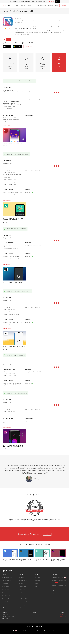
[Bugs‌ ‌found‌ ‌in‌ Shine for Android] (14, 337)
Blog (36, 586)
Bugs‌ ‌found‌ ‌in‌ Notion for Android (14, 282)
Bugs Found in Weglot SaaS (57, 577)
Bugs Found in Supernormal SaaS (59, 590)
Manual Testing (22, 577)
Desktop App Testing (6, 580)
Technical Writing (5, 589)
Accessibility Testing (6, 605)
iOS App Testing (5, 586)
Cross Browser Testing (23, 598)
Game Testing (5, 583)
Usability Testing (22, 589)
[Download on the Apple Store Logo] (7, 46)
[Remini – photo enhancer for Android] (14, 135)
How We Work (38, 577)
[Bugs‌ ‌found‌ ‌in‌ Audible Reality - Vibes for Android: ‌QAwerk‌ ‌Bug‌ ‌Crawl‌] (14, 436)
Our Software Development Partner (50, 630)
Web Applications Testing (7, 577)
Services (23, 5)
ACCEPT (57, 1)
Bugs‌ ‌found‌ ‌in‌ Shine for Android (14, 346)
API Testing (21, 583)
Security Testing (22, 592)
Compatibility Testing (6, 595)
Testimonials (50, 5)
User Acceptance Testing (24, 601)
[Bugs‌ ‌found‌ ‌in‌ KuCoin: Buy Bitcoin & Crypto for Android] (14, 209)
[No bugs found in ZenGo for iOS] (42, 553)
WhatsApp (62, 614)
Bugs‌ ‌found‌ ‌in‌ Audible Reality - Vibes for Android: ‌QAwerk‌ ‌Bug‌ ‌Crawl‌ (13, 447)
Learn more (51, 1)
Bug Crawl (37, 5)
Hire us (47, 534)
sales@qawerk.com (36, 614)
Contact (56, 5)
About (17, 5)
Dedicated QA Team (6, 598)
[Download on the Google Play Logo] (17, 46)
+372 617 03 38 (63, 616)
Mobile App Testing (6, 601)
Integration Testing (22, 595)
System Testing (22, 605)
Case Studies (43, 5)
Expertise (30, 5)
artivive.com (29, 46)
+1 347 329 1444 (63, 618)
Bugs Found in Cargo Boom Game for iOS (59, 581)
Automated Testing (22, 580)
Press (36, 583)
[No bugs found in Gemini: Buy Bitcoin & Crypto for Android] (10, 553)
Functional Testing (22, 586)
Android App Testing (6, 592)
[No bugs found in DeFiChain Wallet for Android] (58, 553)
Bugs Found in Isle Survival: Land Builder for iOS (59, 586)
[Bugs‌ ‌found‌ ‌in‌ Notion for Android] (14, 273)
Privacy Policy (33, 630)
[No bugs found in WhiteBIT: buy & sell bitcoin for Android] (26, 553)
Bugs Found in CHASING (57, 593)
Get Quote (63, 5)
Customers (37, 580)
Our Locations (39, 630)
